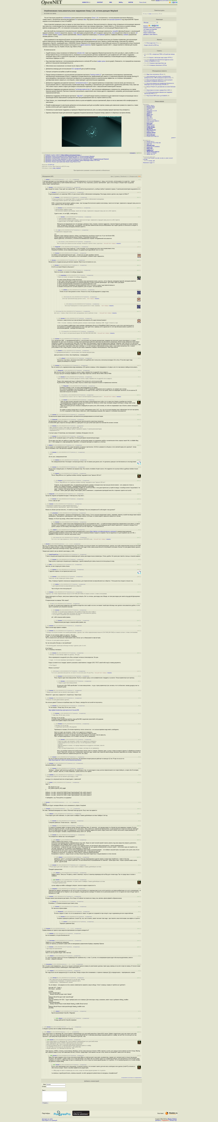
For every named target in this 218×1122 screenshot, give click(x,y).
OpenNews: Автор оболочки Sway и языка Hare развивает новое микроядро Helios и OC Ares (72, 160)
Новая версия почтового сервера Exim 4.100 (158, 90)
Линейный (123, 176)
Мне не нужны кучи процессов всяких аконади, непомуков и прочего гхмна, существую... (89, 243)
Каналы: (145, 26)
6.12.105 (157, 158)
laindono (57, 459)
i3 (75, 19)
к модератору (76, 179)
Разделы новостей (148, 27)
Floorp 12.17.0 (150, 126)
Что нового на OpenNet (150, 29)
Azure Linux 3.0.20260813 (153, 146)
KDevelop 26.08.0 (151, 130)
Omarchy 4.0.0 (150, 145)
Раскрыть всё (133, 176)
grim (95, 33)
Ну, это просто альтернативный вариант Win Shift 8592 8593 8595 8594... (87, 333)
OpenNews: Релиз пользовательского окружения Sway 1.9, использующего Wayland (69, 156)
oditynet (47, 179)
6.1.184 (166, 158)
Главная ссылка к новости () (63, 155)
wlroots (94, 39)
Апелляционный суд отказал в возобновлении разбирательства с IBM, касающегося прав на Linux (157, 77)
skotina (57, 584)
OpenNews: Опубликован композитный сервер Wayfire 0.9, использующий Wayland (69, 157)
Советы (159, 50)
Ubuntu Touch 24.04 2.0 (153, 151)
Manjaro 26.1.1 (150, 141)
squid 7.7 (149, 113)
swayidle (115, 31)
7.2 (147, 160)
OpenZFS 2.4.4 (150, 125)
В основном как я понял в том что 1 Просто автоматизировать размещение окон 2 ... (90, 396)
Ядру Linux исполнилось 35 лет (155, 74)
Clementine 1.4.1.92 (152, 110)
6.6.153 (162, 158)
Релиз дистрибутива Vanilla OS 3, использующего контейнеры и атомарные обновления (158, 80)
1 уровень (117, 176)
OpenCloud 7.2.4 (151, 133)
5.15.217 (171, 158)
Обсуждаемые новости (159, 71)
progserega (63, 275)
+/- (128, 176)
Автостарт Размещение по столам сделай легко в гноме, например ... (89, 305)
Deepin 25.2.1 (150, 149)
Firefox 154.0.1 (150, 105)
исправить (132, 153)
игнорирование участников (127, 1077)
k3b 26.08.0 (150, 128)
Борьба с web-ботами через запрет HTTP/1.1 (161, 57)
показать (118, 243)
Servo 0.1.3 (150, 118)
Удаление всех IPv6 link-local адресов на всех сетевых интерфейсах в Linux (158, 60)
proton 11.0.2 (150, 122)
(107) (51, 176)
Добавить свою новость (150, 34)
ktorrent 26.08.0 (151, 135)
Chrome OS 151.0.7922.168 (154, 142)
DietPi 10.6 (149, 148)
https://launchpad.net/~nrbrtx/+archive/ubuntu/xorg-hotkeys (65, 760)
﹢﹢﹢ (65, 179)
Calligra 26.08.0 (151, 127)
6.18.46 (152, 158)
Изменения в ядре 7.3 (148, 162)
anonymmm (55, 512)
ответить (61, 179)
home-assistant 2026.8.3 (153, 121)
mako (74, 33)
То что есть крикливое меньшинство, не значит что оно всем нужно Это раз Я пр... (82, 672)
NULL (50, 564)
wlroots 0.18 (80, 53)
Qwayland (54, 888)
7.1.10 (148, 158)
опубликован (67, 17)
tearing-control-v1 (96, 74)
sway (53, 168)
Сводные (158, 27)
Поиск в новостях (148, 31)
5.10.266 (145, 159)
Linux (150, 13)
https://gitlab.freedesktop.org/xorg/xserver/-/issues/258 (64, 710)
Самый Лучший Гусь (53, 554)
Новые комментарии (149, 32)
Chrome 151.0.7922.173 (153, 136)
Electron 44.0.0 (151, 107)
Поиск (141, 2)
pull (153, 160)
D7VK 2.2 (149, 116)
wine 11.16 (149, 123)
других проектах (85, 45)
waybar (60, 34)
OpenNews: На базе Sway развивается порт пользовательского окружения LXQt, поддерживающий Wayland (77, 159)
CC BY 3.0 (51, 164)
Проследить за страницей (49, 1120)
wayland (58, 168)
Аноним (51, 187)
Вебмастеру (173, 1120)
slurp (113, 33)
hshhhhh (51, 774)
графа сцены (101, 61)
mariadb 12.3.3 (150, 108)
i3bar (84, 19)
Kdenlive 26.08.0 (151, 132)
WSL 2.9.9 (149, 109)
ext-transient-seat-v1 (82, 83)
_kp (59, 230)
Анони (50, 782)
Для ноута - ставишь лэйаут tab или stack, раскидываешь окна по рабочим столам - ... (85, 313)
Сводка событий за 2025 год (151, 45)
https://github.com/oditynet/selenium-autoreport (103, 531)
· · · (69, 179)
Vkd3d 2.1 (149, 112)
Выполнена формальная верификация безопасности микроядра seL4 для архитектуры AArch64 (159, 84)
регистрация (165, 0)
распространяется (115, 19)
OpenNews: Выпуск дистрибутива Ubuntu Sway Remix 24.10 (62, 161)
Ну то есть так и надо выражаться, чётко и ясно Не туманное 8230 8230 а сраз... (81, 539)
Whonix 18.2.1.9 (151, 154)
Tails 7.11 (149, 144)
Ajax (112, 176)
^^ (63, 187)
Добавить (158, 1120)
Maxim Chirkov (172, 1119)
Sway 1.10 (95, 17)
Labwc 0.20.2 (150, 131)
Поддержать (165, 1120)
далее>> (173, 137)
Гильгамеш (51, 940)
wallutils (125, 34)
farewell (60, 350)
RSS (139, 176)
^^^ (65, 187)
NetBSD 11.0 (150, 150)
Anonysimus (49, 964)
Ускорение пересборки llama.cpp (157, 63)
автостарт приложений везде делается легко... (80, 298)
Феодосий (57, 246)
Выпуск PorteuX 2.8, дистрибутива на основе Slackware (161, 86)
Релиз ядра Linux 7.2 (152, 43)
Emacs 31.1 (150, 114)
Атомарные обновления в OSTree (158, 65)
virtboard (79, 34)
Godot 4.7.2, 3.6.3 (151, 119)
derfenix (65, 289)
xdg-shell (79, 96)
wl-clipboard (101, 34)
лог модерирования (137, 1077)
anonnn (65, 921)
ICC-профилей (76, 68)
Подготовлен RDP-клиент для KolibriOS (157, 95)
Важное (159, 39)
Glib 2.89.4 (149, 117)
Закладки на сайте (47, 1119)
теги (144, 2)
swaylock (57, 33)
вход (161, 0)
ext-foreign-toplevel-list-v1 (83, 89)
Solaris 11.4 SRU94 (151, 153)
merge (150, 160)
